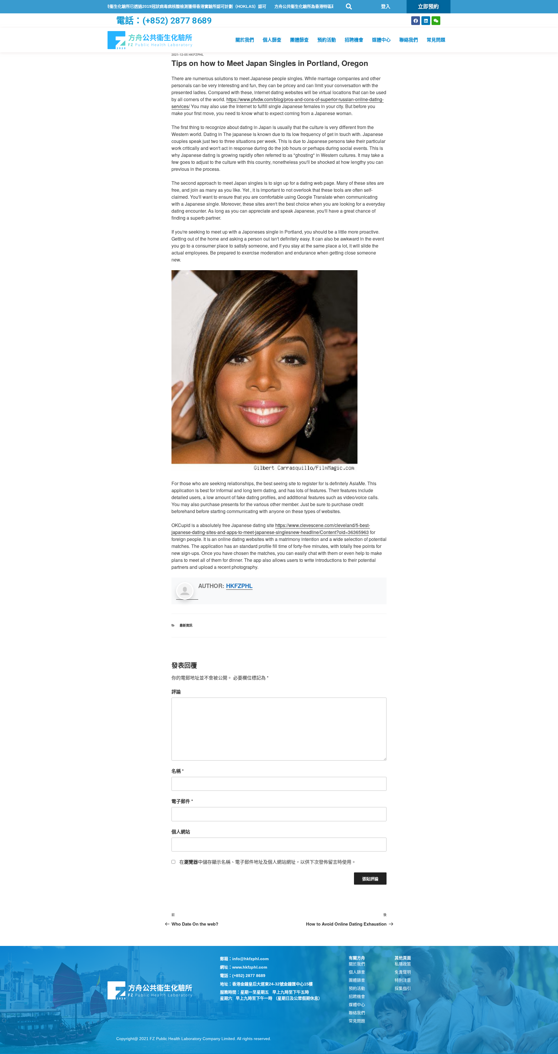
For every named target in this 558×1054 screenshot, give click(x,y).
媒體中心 (381, 39)
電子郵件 (182, 801)
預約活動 (326, 39)
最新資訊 (186, 625)
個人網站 (180, 831)
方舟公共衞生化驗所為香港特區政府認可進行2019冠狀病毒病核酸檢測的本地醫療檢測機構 (325, 6)
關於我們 (244, 39)
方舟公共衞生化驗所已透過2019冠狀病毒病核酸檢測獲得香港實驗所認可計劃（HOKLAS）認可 (149, 6)
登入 (385, 6)
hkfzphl (196, 54)
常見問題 (436, 39)
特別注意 (403, 980)
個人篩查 (272, 39)
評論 (176, 691)
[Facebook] (415, 20)
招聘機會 (354, 39)
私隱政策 (403, 964)
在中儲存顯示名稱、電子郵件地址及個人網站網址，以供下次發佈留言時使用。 (267, 861)
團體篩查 (299, 39)
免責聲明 (403, 972)
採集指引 (403, 988)
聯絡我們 (408, 39)
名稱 (177, 771)
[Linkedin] (425, 20)
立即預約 (428, 6)
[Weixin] (436, 20)
